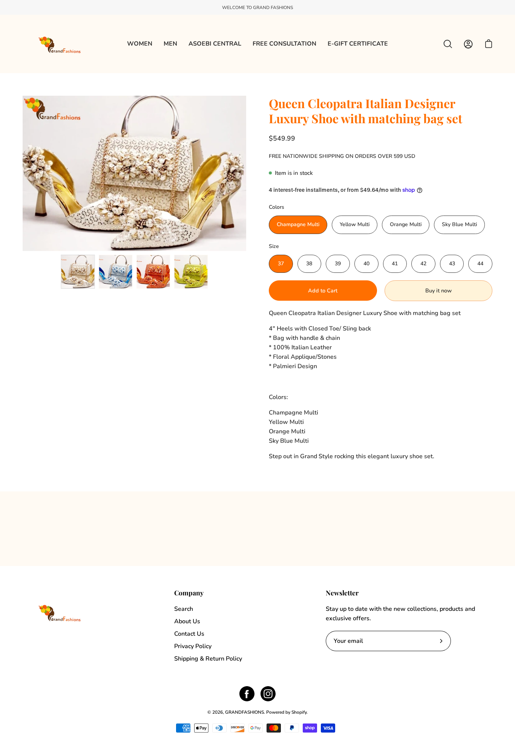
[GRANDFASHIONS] (60, 43)
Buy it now (438, 290)
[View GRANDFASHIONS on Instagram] (268, 693)
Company (189, 593)
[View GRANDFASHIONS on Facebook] (246, 693)
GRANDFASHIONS (244, 712)
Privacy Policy (193, 646)
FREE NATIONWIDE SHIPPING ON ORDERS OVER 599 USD (342, 156)
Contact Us (189, 634)
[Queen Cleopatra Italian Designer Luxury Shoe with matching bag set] (78, 272)
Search (183, 609)
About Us (187, 621)
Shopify (299, 712)
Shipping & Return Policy (208, 659)
